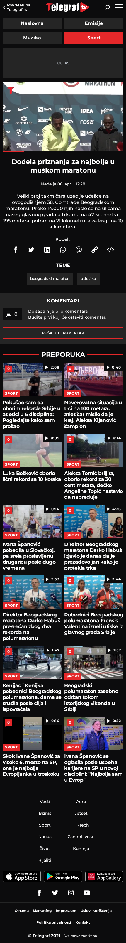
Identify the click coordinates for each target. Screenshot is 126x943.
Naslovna (32, 23)
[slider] (63, 151)
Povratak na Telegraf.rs (18, 7)
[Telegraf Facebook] (39, 893)
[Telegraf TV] (87, 893)
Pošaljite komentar (63, 333)
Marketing (42, 910)
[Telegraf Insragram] (71, 893)
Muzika (32, 37)
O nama (22, 910)
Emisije (94, 23)
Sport (94, 37)
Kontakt (82, 922)
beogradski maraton (50, 278)
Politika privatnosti (53, 922)
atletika (88, 278)
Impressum (66, 910)
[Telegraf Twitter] (55, 893)
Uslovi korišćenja (96, 910)
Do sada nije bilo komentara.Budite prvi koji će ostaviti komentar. (67, 314)
